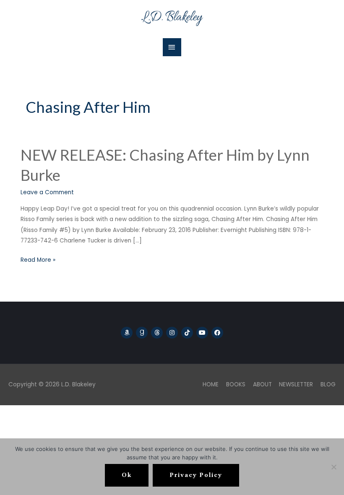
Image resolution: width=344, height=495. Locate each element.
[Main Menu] (172, 47)
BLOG (328, 384)
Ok (127, 475)
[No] (333, 467)
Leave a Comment (47, 192)
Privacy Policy (195, 475)
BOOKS (235, 384)
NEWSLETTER (296, 384)
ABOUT (262, 384)
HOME (211, 384)
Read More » (38, 259)
